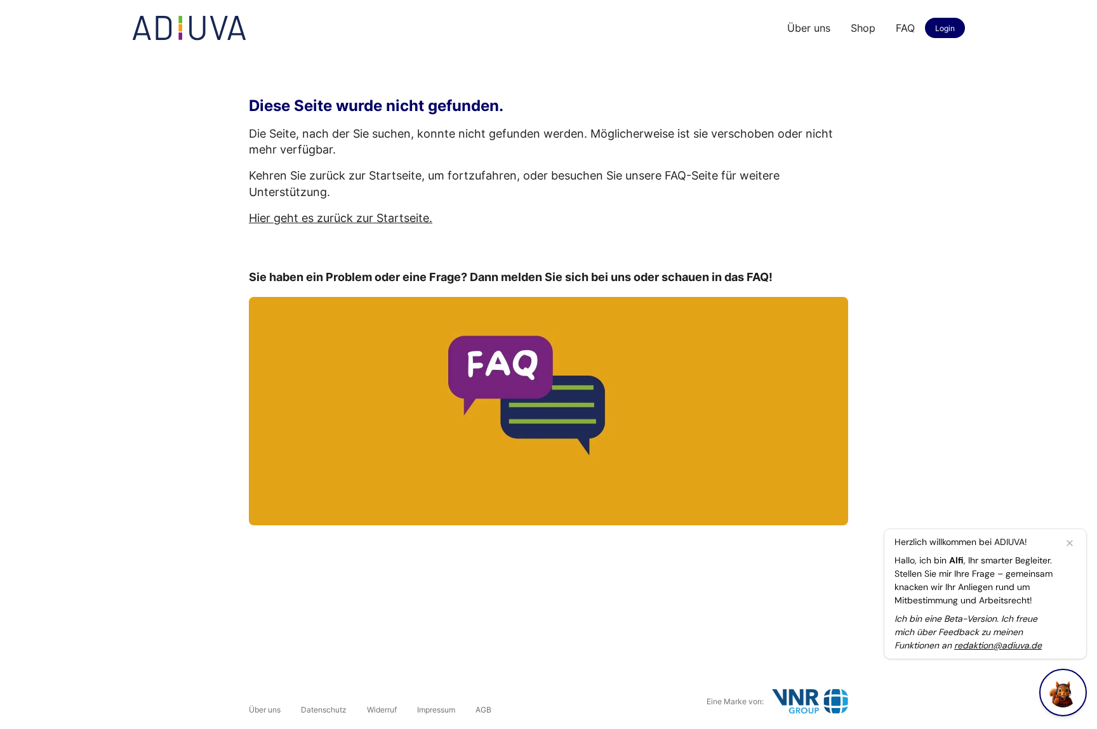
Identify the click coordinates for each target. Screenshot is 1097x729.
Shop (863, 28)
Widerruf (382, 709)
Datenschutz (324, 709)
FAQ (905, 28)
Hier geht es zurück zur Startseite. (340, 218)
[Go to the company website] (810, 701)
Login (945, 28)
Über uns (808, 28)
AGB (483, 709)
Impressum (436, 709)
